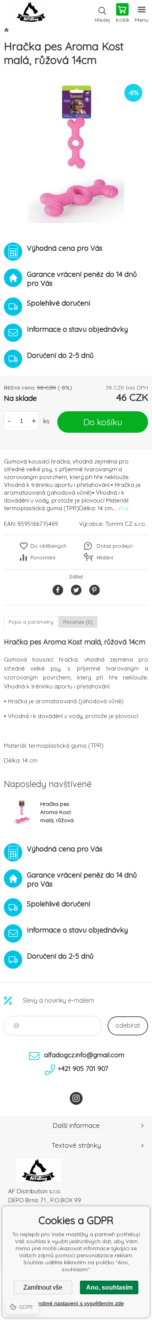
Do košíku (102, 422)
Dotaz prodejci (115, 546)
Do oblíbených (48, 546)
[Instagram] (76, 1098)
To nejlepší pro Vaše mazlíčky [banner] (30, 13)
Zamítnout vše (42, 1287)
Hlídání (105, 557)
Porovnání (42, 557)
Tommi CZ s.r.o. (125, 523)
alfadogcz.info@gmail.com (84, 1055)
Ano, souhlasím (109, 1287)
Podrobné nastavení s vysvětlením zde (76, 1303)
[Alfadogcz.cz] (6, 29)
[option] (76, 151)
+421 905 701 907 (83, 1068)
